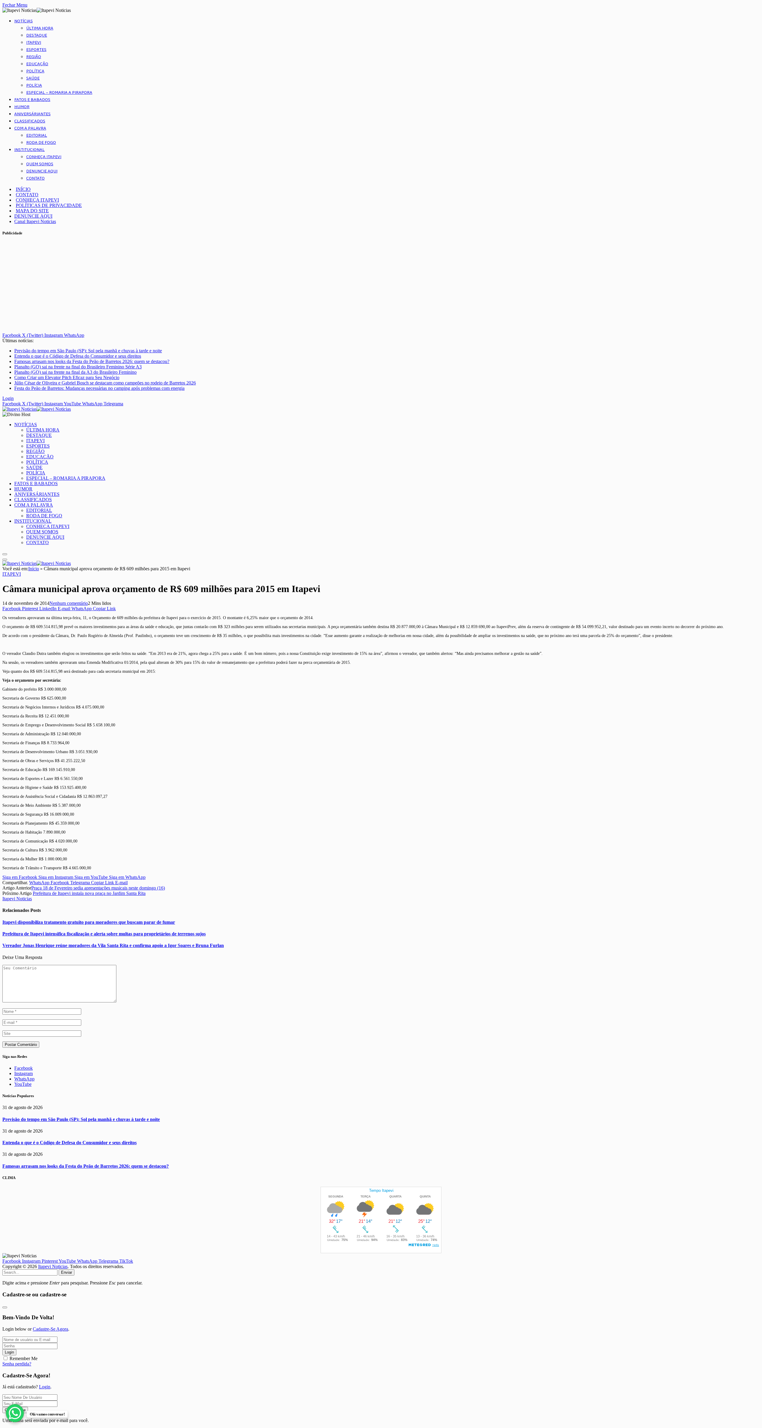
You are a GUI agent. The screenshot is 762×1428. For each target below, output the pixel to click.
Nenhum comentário (68, 603)
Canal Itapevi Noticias (35, 221)
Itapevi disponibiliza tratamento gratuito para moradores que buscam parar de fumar (88, 922)
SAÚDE (33, 78)
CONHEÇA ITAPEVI (43, 157)
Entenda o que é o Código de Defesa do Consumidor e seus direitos (77, 356)
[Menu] (4, 554)
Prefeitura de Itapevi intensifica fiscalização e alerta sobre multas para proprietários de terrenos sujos (104, 933)
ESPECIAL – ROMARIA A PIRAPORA (59, 92)
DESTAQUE (36, 35)
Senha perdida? (16, 1363)
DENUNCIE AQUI (41, 171)
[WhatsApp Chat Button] (15, 1413)
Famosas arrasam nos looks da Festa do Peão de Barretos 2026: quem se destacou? (91, 361)
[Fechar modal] (4, 1307)
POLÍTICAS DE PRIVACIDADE (49, 205)
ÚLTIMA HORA (39, 28)
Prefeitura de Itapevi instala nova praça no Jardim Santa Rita (89, 893)
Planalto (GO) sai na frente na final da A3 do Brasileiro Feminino (75, 372)
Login (9, 1352)
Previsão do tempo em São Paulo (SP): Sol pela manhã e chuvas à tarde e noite (88, 350)
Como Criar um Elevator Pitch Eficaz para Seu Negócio (66, 377)
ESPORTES (36, 49)
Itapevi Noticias (17, 898)
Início (33, 568)
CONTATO (35, 178)
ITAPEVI (33, 42)
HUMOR (21, 106)
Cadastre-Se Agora (50, 1329)
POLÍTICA (35, 71)
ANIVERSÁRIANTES (32, 114)
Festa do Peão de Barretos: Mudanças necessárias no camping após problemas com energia (99, 388)
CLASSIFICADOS (29, 121)
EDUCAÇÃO (37, 64)
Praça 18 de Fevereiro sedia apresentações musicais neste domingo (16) (98, 887)
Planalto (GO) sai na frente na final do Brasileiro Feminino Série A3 (78, 366)
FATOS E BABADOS (32, 99)
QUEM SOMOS (39, 164)
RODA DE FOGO (41, 142)
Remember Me (24, 1358)
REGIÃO (33, 56)
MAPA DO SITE (32, 210)
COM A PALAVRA (30, 128)
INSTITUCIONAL (29, 149)
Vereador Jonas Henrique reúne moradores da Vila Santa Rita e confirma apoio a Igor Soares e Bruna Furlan (113, 945)
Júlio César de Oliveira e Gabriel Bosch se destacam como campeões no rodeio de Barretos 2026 (105, 382)
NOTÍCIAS (23, 21)
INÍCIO (23, 189)
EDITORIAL (36, 135)
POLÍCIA (34, 85)
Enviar (66, 1272)
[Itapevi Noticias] (36, 409)
